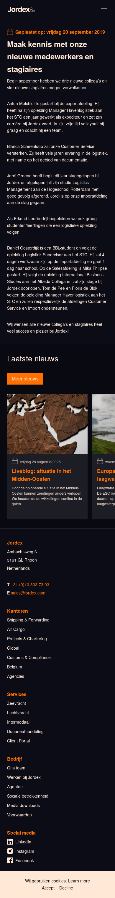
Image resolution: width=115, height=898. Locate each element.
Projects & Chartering (27, 638)
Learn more (79, 881)
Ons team (16, 768)
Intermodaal (18, 722)
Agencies (15, 676)
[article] (47, 456)
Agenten (15, 786)
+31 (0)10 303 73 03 (30, 584)
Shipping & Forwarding (28, 620)
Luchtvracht (18, 712)
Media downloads (23, 805)
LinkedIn (23, 842)
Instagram (24, 851)
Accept (48, 888)
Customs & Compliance (29, 657)
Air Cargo (16, 629)
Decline (66, 888)
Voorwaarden (19, 815)
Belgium (14, 667)
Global (13, 648)
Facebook (24, 860)
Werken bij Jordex (24, 777)
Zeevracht (16, 703)
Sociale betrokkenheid (27, 796)
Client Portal (18, 741)
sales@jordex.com (28, 593)
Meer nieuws (25, 378)
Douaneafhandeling (25, 731)
